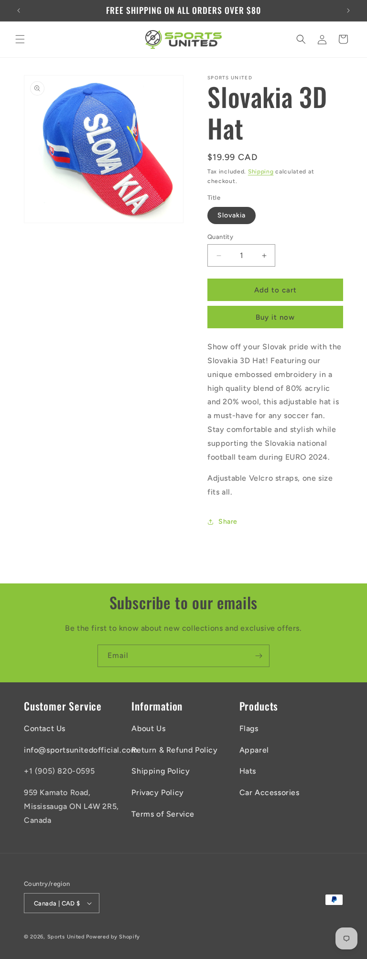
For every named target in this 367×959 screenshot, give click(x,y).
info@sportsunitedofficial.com (81, 749)
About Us (148, 728)
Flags (249, 728)
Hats (247, 771)
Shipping (261, 171)
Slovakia (231, 215)
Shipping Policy (160, 771)
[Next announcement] (348, 10)
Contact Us (44, 728)
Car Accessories (269, 792)
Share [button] (227, 521)
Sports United (66, 937)
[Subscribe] (258, 656)
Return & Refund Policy (174, 749)
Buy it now (275, 317)
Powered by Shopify (113, 937)
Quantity (220, 236)
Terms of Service (162, 814)
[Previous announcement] (18, 10)
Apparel (254, 749)
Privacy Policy (157, 792)
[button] (20, 39)
